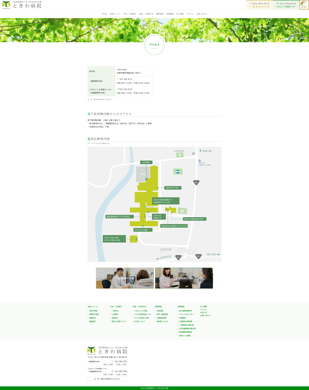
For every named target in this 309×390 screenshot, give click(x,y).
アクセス (189, 14)
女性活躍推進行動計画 (187, 328)
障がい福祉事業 (162, 314)
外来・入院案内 (116, 306)
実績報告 (182, 318)
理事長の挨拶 (94, 314)
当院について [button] (115, 14)
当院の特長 (93, 310)
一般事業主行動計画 (186, 325)
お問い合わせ (201, 14)
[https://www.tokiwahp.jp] (25, 5)
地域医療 (160, 310)
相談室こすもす (162, 321)
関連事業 (158, 306)
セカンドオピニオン (186, 314)
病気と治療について (119, 321)
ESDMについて (139, 321)
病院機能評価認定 (185, 332)
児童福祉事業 (161, 318)
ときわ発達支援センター (143, 314)
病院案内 (92, 318)
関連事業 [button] (160, 14)
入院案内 (115, 314)
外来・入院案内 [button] (129, 14)
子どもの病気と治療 (141, 318)
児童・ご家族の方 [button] (146, 14)
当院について (93, 306)
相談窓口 (115, 318)
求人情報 (180, 14)
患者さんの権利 (184, 335)
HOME (104, 14)
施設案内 (92, 321)
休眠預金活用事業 (185, 321)
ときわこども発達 (140, 310)
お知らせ (203, 312)
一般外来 (115, 310)
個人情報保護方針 (185, 310)
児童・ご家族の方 (139, 306)
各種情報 (181, 306)
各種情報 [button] (170, 14)
